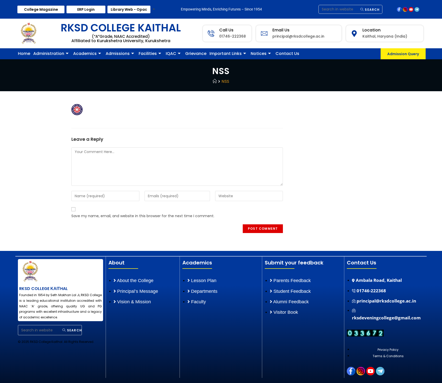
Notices (259, 53)
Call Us (226, 30)
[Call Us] (211, 33)
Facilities (148, 53)
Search (372, 9)
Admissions (118, 53)
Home (24, 53)
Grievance (195, 53)
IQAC (171, 53)
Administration (48, 53)
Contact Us (287, 53)
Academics (85, 53)
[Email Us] (264, 33)
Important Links (225, 53)
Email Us (281, 30)
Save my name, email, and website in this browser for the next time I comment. (142, 215)
